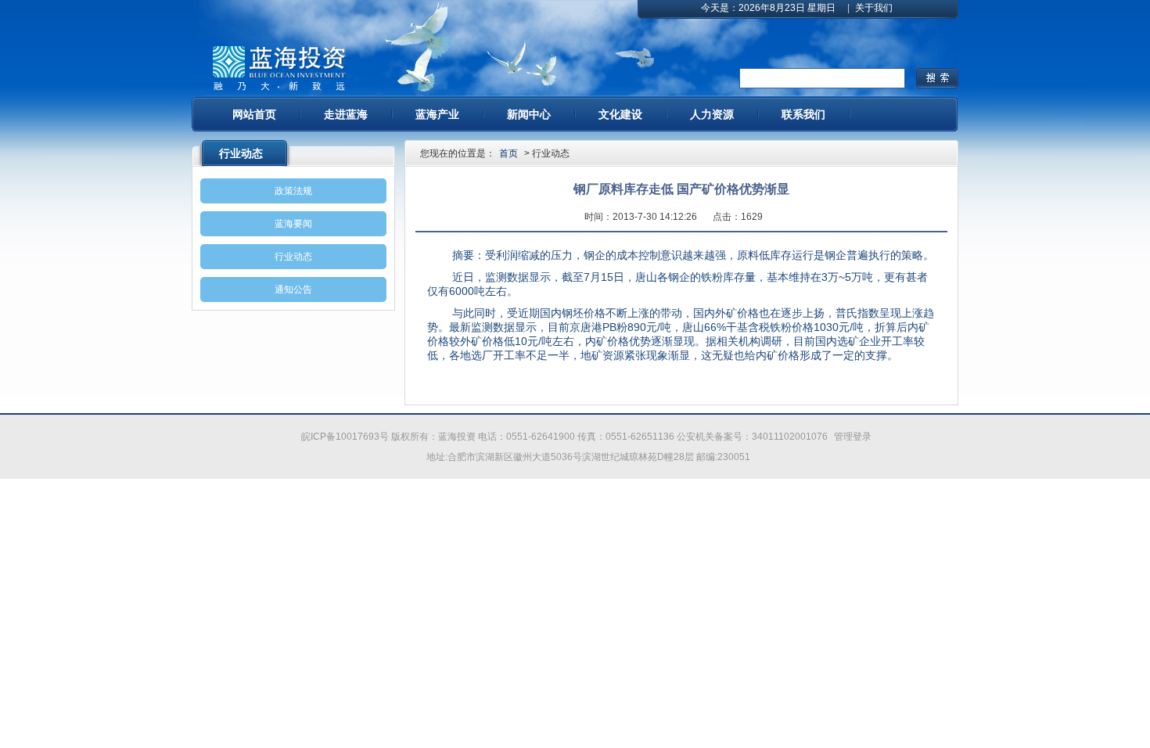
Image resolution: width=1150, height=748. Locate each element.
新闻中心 (529, 114)
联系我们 (803, 114)
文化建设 (620, 114)
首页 (508, 153)
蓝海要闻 (293, 223)
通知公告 (293, 289)
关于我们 (874, 7)
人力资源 (712, 114)
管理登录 (852, 436)
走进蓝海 (346, 114)
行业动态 (293, 256)
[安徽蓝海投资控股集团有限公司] (278, 69)
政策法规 (293, 190)
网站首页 (254, 114)
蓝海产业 (437, 114)
